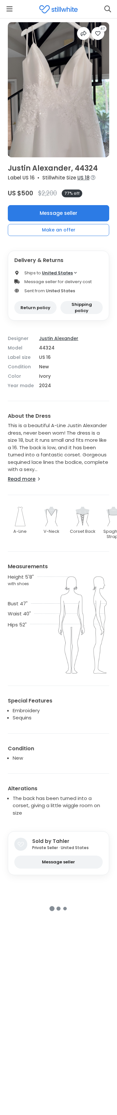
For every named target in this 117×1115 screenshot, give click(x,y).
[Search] (107, 9)
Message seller (58, 213)
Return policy (35, 308)
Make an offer (58, 230)
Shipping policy (82, 307)
